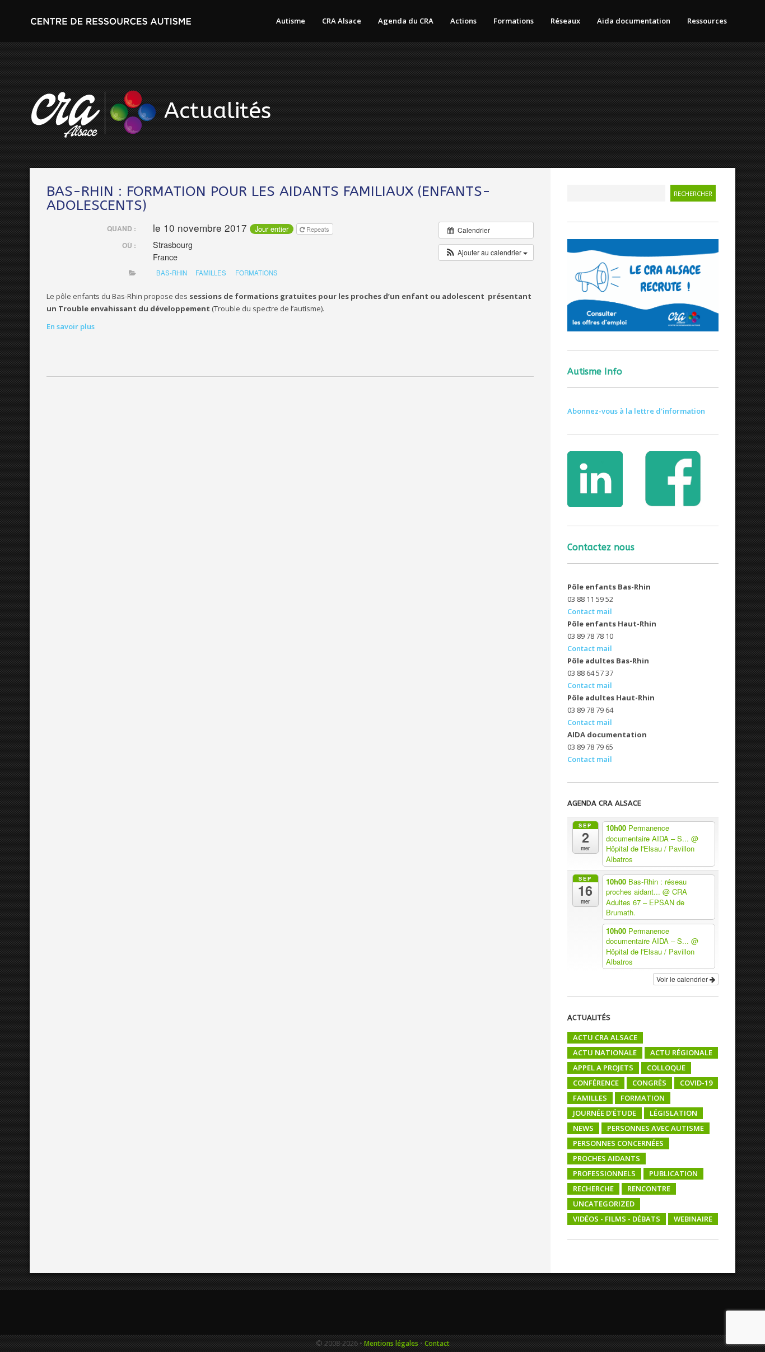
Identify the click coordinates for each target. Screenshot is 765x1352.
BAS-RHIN (171, 272)
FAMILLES (210, 272)
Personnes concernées (618, 1143)
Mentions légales (391, 1343)
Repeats (318, 228)
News (583, 1128)
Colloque (666, 1068)
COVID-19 (696, 1083)
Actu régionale (681, 1052)
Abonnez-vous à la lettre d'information (636, 411)
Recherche (593, 1188)
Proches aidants (606, 1158)
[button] (486, 252)
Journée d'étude (604, 1113)
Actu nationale (605, 1052)
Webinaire (693, 1219)
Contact (437, 1343)
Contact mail (589, 611)
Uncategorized (604, 1204)
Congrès (649, 1083)
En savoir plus (70, 326)
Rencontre (648, 1188)
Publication (673, 1173)
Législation (673, 1113)
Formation (643, 1098)
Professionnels (604, 1173)
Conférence (596, 1083)
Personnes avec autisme (655, 1128)
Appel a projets (603, 1068)
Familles (590, 1098)
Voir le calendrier (683, 979)
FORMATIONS (256, 272)
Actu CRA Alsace (605, 1037)
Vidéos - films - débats (616, 1219)
